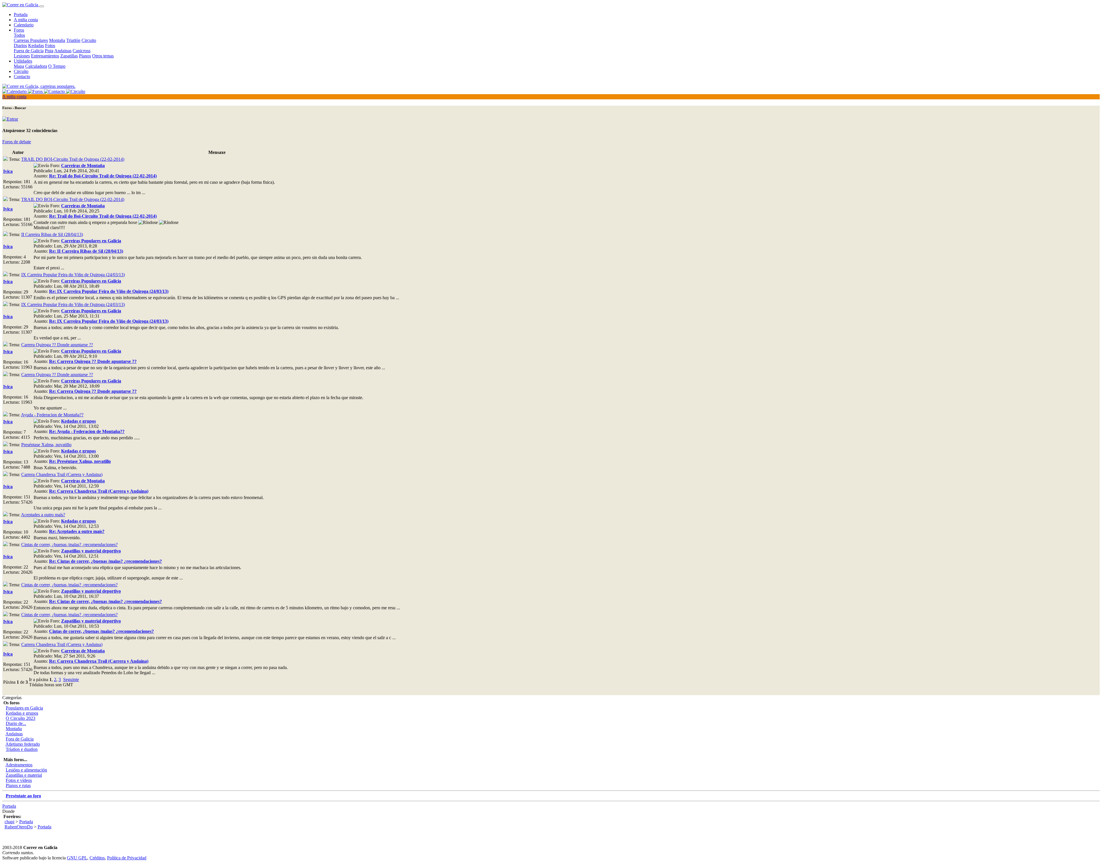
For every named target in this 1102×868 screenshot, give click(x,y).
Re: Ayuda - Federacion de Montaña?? (87, 431)
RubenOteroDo (19, 826)
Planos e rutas (18, 785)
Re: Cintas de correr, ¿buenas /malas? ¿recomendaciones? (105, 561)
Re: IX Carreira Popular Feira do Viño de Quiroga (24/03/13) (108, 291)
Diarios (20, 45)
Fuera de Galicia (29, 50)
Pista (49, 50)
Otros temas (103, 55)
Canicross (81, 50)
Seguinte (71, 679)
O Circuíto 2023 (20, 718)
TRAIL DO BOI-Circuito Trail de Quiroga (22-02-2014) (72, 159)
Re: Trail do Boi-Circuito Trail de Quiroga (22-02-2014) (103, 175)
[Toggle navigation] (41, 6)
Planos (85, 55)
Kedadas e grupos (78, 421)
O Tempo (56, 66)
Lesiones (22, 55)
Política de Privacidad (126, 857)
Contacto (22, 76)
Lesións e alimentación (26, 770)
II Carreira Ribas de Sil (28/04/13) (52, 234)
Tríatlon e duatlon (22, 749)
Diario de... (16, 723)
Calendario (24, 24)
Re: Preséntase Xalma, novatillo (80, 461)
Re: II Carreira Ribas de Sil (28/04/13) (86, 251)
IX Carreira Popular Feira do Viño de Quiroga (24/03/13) (73, 274)
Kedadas (36, 45)
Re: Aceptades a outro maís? (76, 531)
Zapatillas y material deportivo (91, 550)
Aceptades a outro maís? (43, 514)
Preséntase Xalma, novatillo (46, 444)
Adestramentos (18, 764)
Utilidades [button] (23, 61)
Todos (19, 35)
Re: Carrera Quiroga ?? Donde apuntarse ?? (93, 361)
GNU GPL (77, 857)
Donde (8, 811)
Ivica (8, 171)
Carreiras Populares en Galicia (91, 240)
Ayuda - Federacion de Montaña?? (52, 414)
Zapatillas (69, 55)
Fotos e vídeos (19, 780)
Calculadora (36, 66)
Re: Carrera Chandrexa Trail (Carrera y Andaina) (98, 491)
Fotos (50, 45)
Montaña (57, 40)
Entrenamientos (45, 55)
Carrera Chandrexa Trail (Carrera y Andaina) (61, 474)
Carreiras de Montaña (83, 165)
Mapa (19, 66)
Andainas (62, 50)
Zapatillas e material (24, 775)
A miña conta (26, 19)
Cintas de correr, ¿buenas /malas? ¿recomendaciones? (69, 544)
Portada (21, 14)
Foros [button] (19, 30)
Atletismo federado (22, 744)
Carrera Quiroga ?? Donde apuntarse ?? (57, 344)
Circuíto (21, 71)
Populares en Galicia (24, 707)
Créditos (97, 857)
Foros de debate (16, 141)
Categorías (12, 697)
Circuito (89, 40)
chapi (9, 821)
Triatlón (73, 40)
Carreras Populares (31, 40)
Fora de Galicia (20, 738)
